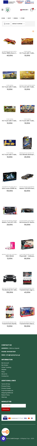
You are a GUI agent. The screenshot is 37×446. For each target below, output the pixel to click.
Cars (15, 322)
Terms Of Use (5, 384)
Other (25, 51)
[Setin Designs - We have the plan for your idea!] (5, 432)
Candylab (13, 254)
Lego (15, 186)
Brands (21, 153)
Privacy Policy (5, 386)
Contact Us (4, 376)
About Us (4, 374)
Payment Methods (7, 390)
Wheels (29, 51)
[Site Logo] (8, 10)
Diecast (30, 153)
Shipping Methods (7, 393)
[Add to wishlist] (33, 31)
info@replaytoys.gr (13, 355)
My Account (5, 363)
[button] (3, 9)
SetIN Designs (15, 438)
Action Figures (23, 220)
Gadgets (15, 220)
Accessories (5, 51)
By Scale (21, 85)
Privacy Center (6, 388)
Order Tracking (6, 367)
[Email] (18, 405)
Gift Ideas (10, 186)
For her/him (5, 186)
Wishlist (3, 369)
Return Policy (5, 395)
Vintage (29, 85)
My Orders (4, 365)
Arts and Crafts (12, 51)
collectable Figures (24, 254)
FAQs (3, 372)
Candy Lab (8, 254)
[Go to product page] (10, 41)
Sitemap (4, 397)
